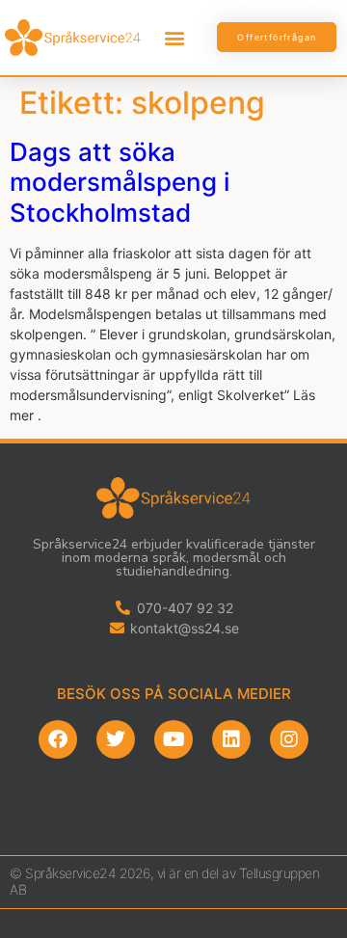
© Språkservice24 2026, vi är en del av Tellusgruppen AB (164, 881)
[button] (175, 37)
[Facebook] (58, 739)
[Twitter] (115, 739)
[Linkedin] (231, 739)
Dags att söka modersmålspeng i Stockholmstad (119, 182)
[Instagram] (289, 739)
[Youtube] (173, 739)
